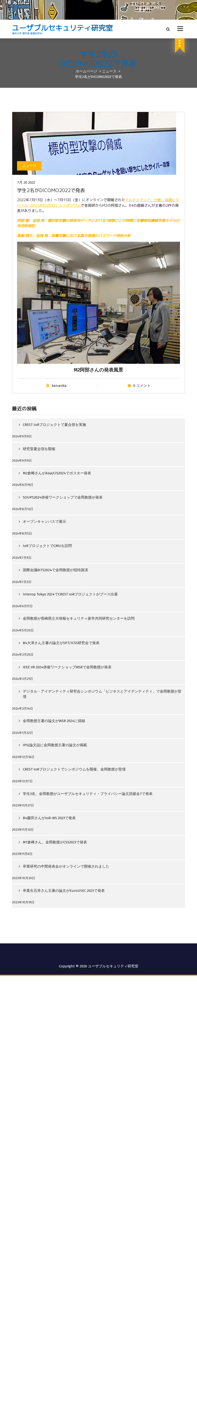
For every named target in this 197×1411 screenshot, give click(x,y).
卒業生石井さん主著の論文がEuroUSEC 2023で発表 (64, 890)
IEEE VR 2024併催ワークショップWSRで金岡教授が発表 (67, 667)
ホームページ (86, 71)
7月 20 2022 (26, 182)
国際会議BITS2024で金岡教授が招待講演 (55, 570)
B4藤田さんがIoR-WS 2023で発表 (49, 818)
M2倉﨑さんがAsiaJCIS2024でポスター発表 (57, 473)
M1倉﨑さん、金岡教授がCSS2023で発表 (55, 842)
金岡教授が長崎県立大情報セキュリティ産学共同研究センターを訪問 (79, 618)
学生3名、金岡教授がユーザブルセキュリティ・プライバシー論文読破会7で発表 (88, 794)
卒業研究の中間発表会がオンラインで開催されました (66, 866)
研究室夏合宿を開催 (39, 449)
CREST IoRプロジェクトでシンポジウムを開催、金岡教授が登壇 (74, 769)
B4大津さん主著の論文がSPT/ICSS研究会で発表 (61, 643)
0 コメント (142, 385)
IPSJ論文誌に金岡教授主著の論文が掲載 (55, 745)
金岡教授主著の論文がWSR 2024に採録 (54, 721)
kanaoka (59, 385)
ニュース (109, 71)
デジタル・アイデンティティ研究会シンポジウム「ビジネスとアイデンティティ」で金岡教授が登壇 (102, 694)
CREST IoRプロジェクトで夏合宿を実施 (54, 425)
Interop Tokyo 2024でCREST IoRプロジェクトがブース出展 (70, 594)
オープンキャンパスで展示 (44, 521)
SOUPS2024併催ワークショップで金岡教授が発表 (63, 497)
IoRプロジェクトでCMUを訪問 (47, 546)
